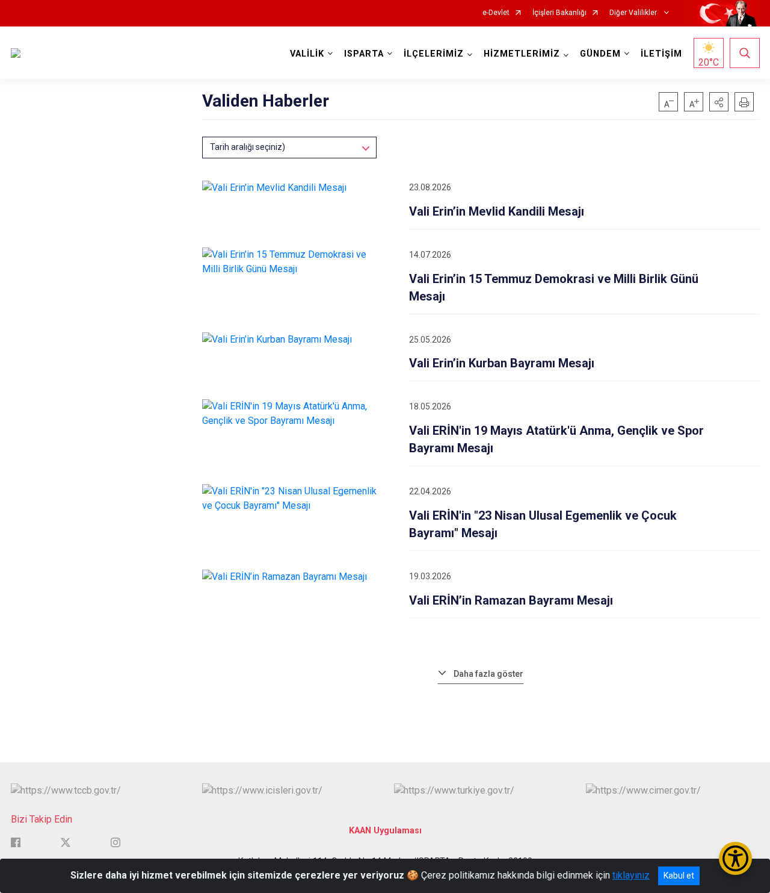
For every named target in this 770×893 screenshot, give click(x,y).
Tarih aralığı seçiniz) (247, 147)
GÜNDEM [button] (600, 54)
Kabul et (679, 875)
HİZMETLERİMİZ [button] (522, 54)
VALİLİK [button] (307, 54)
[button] (718, 101)
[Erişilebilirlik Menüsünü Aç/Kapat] (735, 858)
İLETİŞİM (661, 54)
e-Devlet (496, 13)
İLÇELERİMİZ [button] (434, 54)
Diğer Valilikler (634, 13)
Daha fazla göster (488, 674)
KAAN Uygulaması (385, 831)
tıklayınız (631, 875)
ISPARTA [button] (364, 54)
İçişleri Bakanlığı (559, 13)
